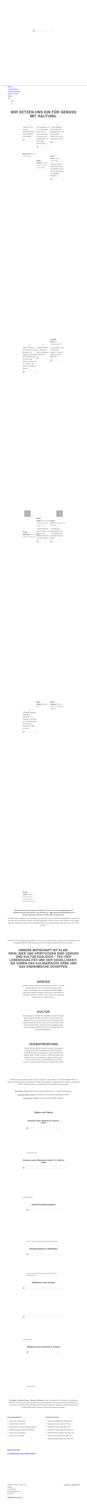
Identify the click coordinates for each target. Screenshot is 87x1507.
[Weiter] (59, 513)
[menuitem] (44, 89)
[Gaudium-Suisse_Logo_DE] (43, 43)
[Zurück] (27, 513)
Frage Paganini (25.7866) (30, 1098)
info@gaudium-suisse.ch (14, 1497)
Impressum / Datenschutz (72, 1485)
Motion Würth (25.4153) (22, 1091)
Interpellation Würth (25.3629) (26, 1095)
